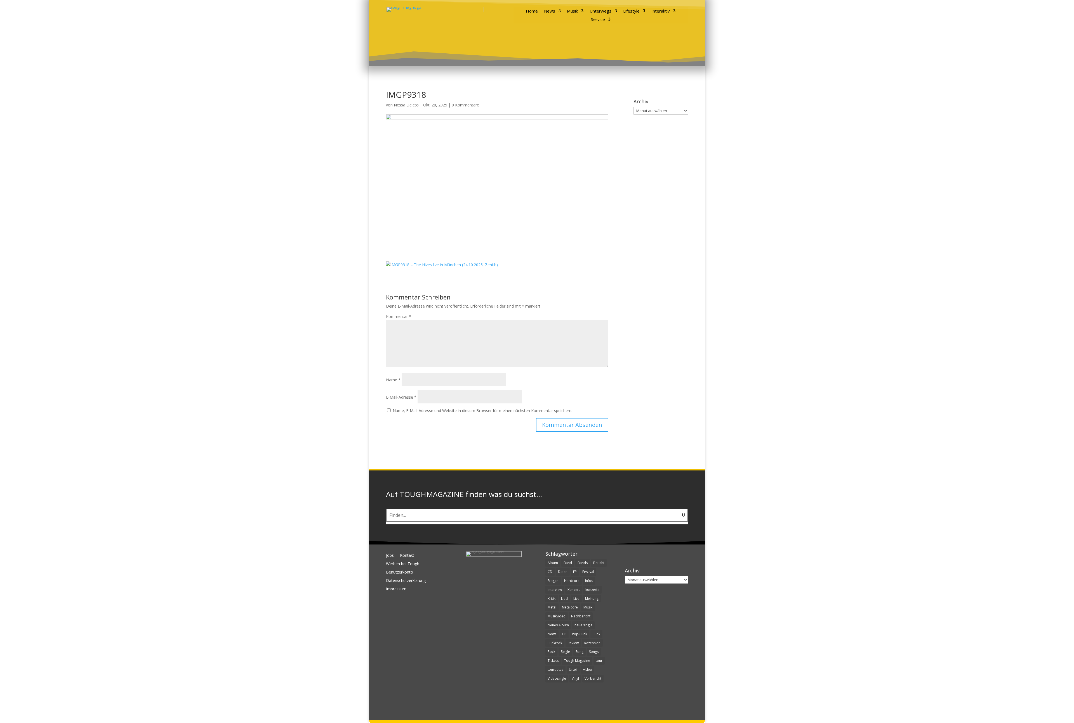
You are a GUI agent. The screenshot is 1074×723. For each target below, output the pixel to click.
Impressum (396, 589)
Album (553, 562)
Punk (596, 634)
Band (568, 562)
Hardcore (572, 580)
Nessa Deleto (406, 105)
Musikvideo (557, 616)
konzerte (592, 589)
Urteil (573, 669)
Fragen (553, 580)
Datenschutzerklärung (406, 581)
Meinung (592, 598)
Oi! (564, 634)
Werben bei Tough (402, 564)
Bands (583, 562)
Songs (594, 651)
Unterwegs (600, 11)
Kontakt (407, 555)
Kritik (551, 598)
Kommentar (398, 316)
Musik (572, 11)
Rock (551, 651)
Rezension (592, 643)
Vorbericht (593, 678)
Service (598, 19)
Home (532, 11)
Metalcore (570, 607)
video (587, 669)
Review (573, 643)
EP (575, 571)
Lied (564, 598)
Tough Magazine (577, 660)
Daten (562, 571)
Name (393, 379)
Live (576, 598)
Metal (552, 607)
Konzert (573, 589)
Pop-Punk (579, 634)
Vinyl (575, 678)
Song (579, 651)
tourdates (555, 669)
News (549, 11)
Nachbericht (580, 616)
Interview (555, 589)
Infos (589, 580)
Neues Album (558, 625)
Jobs (390, 555)
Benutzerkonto (399, 572)
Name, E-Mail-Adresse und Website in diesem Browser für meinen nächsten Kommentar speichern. (482, 410)
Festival (588, 571)
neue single (583, 625)
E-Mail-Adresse (401, 397)
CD (550, 571)
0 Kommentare (465, 105)
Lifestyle (631, 11)
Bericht (598, 562)
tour (599, 660)
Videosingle (557, 678)
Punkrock (555, 643)
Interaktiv (660, 11)
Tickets (553, 660)
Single (565, 651)
